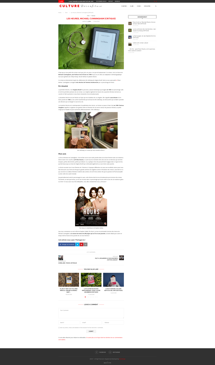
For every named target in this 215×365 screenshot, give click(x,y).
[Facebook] (154, 1)
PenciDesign (122, 359)
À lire (131, 6)
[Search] (156, 6)
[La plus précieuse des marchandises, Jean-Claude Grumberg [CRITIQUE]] (91, 280)
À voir (138, 6)
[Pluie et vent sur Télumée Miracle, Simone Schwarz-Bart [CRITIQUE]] (68, 280)
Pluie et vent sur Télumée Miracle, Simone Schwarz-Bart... (69, 290)
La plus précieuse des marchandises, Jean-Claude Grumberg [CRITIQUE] (91, 290)
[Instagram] (156, 1)
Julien (89, 21)
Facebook (117, 1)
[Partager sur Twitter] (77, 244)
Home (59, 12)
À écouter (147, 6)
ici (116, 80)
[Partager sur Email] (85, 244)
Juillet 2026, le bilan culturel (78, 1)
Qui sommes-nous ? (101, 1)
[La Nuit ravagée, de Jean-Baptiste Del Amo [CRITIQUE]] (113, 280)
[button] (65, 1)
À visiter (123, 6)
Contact (110, 1)
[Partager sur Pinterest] (81, 244)
